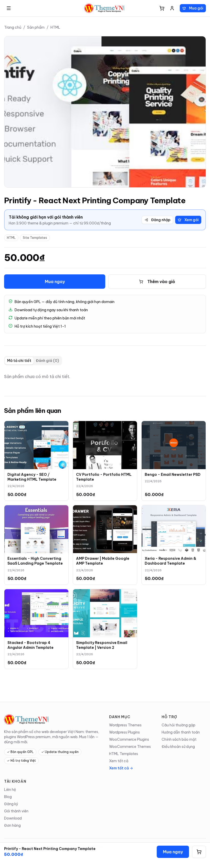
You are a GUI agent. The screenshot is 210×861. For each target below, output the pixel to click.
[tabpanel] (105, 376)
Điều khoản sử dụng (178, 746)
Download (13, 818)
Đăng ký (11, 804)
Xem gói (191, 220)
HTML (55, 27)
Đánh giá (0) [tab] (47, 360)
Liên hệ (10, 789)
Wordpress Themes (125, 725)
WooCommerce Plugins (129, 739)
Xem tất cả (118, 761)
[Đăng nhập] (172, 8)
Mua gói (196, 8)
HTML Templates (123, 753)
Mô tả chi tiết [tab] (19, 360)
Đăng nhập (160, 220)
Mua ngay (55, 281)
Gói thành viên (16, 811)
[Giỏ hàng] (161, 8)
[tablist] (33, 360)
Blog (8, 796)
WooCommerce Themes (130, 746)
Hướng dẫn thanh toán (181, 732)
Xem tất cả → (121, 768)
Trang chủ (12, 27)
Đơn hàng (12, 825)
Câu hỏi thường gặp (178, 725)
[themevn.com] (105, 8)
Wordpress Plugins (124, 732)
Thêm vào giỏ (161, 281)
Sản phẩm (36, 27)
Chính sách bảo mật (179, 739)
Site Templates (35, 238)
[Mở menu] (8, 8)
